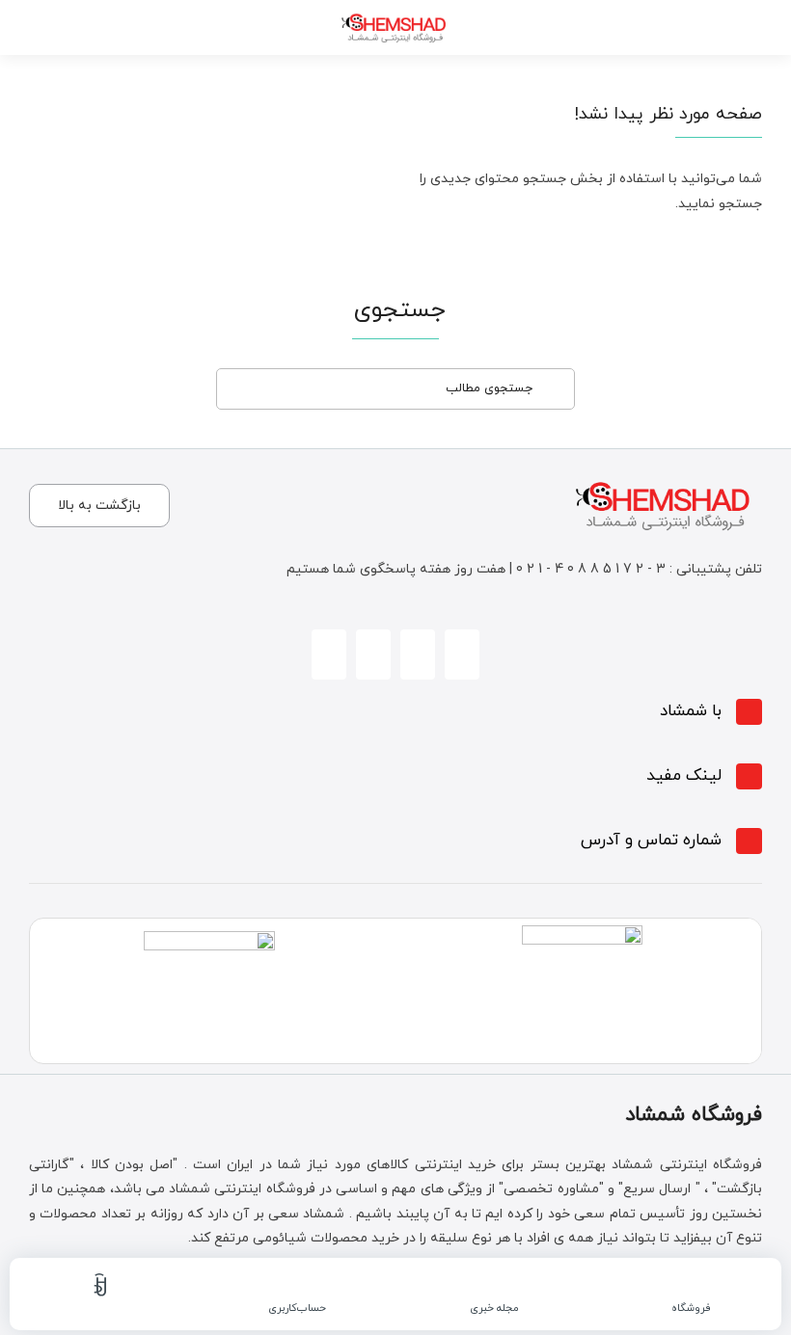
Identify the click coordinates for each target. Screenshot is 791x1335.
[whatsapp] (417, 654)
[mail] (329, 654)
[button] (395, 711)
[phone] (373, 654)
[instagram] (462, 654)
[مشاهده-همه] (395, 11)
